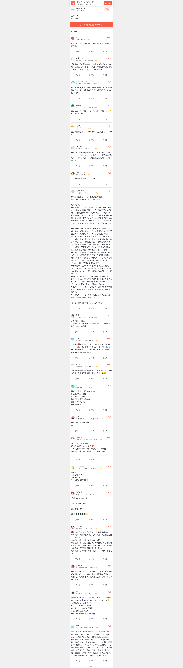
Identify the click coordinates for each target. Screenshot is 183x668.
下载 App (108, 3)
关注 (107, 9)
